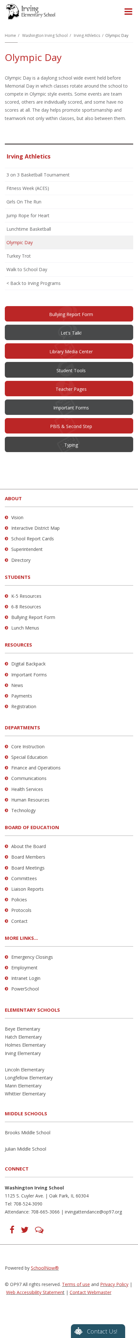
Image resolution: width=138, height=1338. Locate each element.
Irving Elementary (23, 1053)
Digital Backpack (28, 664)
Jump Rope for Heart (27, 215)
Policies (19, 899)
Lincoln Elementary (24, 1070)
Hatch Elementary (23, 1037)
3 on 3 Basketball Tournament (38, 175)
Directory (20, 560)
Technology (23, 810)
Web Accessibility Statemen (34, 1292)
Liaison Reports (27, 889)
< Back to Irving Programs (33, 283)
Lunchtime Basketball (28, 229)
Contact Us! (102, 1331)
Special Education (29, 757)
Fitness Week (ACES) (27, 188)
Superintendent (27, 549)
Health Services (27, 789)
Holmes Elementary (25, 1045)
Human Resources (30, 800)
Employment (24, 968)
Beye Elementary (22, 1029)
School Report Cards (32, 539)
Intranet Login (25, 978)
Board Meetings (28, 868)
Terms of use (76, 1284)
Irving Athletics (87, 35)
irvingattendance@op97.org (93, 1212)
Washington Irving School (45, 35)
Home (10, 35)
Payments (21, 696)
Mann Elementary (23, 1086)
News (17, 685)
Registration (23, 706)
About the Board (28, 846)
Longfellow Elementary (29, 1078)
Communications (29, 778)
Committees (24, 878)
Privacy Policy (114, 1284)
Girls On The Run (23, 202)
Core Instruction (28, 746)
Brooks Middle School (27, 1132)
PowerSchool (25, 989)
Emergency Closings (32, 957)
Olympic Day (19, 242)
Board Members (28, 857)
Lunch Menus (25, 628)
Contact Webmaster (90, 1292)
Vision (17, 517)
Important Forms (29, 675)
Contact (19, 921)
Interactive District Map (35, 528)
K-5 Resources (26, 596)
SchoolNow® (45, 1268)
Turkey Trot (18, 256)
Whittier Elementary (25, 1094)
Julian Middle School (25, 1149)
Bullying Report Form (33, 617)
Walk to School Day (26, 269)
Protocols (21, 910)
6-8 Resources (26, 607)
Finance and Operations (36, 768)
